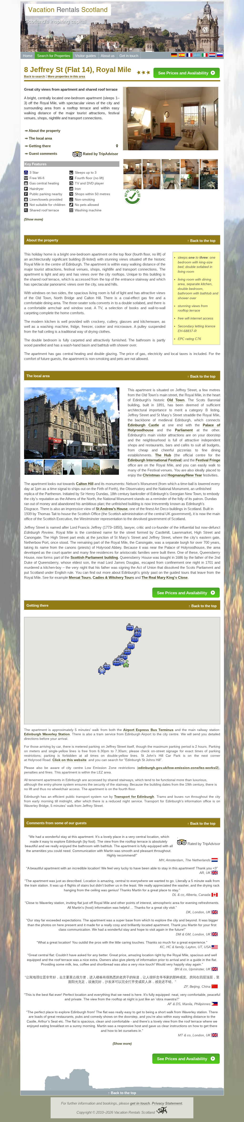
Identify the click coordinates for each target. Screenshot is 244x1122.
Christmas (151, 475)
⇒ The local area (38, 138)
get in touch (140, 1103)
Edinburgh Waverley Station (47, 734)
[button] (101, 671)
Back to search (34, 76)
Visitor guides (85, 56)
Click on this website (69, 760)
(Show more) (33, 219)
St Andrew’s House (111, 509)
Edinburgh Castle (143, 425)
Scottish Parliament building (94, 557)
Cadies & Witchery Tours (113, 577)
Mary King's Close (172, 577)
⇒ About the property (42, 131)
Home (27, 56)
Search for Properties (53, 56)
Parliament (184, 430)
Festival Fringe (208, 460)
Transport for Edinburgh (134, 796)
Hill (84, 484)
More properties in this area (66, 76)
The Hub (163, 455)
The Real (149, 577)
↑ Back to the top (201, 241)
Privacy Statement (167, 1103)
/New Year (185, 475)
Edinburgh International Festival (154, 460)
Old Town (175, 400)
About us (108, 56)
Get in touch (128, 56)
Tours (80, 577)
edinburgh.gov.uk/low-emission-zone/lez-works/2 (178, 768)
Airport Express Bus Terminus (148, 730)
